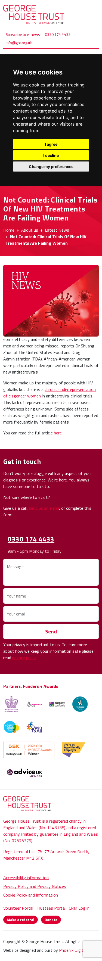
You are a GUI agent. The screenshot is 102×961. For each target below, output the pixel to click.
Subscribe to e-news (23, 34)
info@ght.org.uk (19, 42)
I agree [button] (51, 144)
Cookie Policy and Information (30, 895)
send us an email (44, 508)
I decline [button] (51, 155)
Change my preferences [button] (51, 166)
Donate (51, 919)
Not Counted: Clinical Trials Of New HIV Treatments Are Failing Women (45, 239)
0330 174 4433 (57, 34)
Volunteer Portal (18, 908)
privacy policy (24, 657)
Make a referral (20, 919)
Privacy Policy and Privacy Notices (34, 886)
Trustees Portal (51, 908)
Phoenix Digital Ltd (76, 950)
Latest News (57, 230)
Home (8, 230)
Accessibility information (26, 877)
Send (51, 631)
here (58, 433)
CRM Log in (79, 908)
